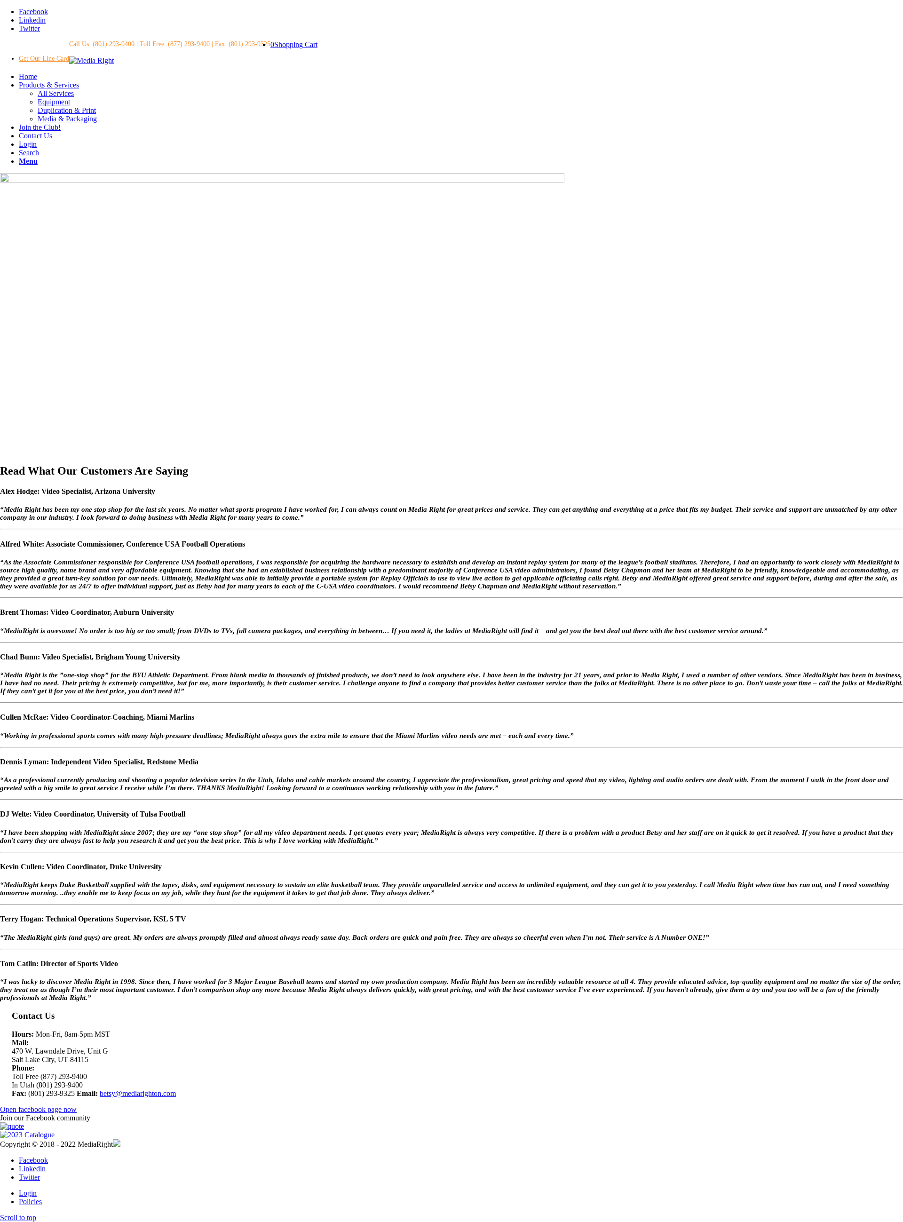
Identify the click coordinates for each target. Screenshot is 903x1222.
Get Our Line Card (44, 58)
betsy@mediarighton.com (138, 1093)
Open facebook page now (38, 1109)
